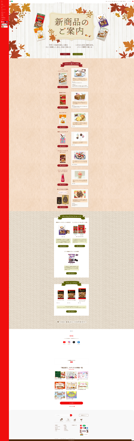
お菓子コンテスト (3, 12)
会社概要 (65, 426)
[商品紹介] (75, 419)
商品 (106, 1)
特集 (1, 7)
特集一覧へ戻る (71, 406)
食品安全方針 (66, 429)
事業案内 (65, 428)
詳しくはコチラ (63, 87)
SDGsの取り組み (66, 430)
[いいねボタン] (70, 331)
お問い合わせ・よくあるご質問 (3, 17)
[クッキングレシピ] (68, 419)
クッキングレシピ (3, 6)
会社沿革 (65, 427)
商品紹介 (2, 4)
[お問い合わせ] (61, 419)
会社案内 (2, 15)
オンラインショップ (3, 9)
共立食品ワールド (3, 19)
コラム (119, 1)
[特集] (81, 419)
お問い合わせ (124, 1)
